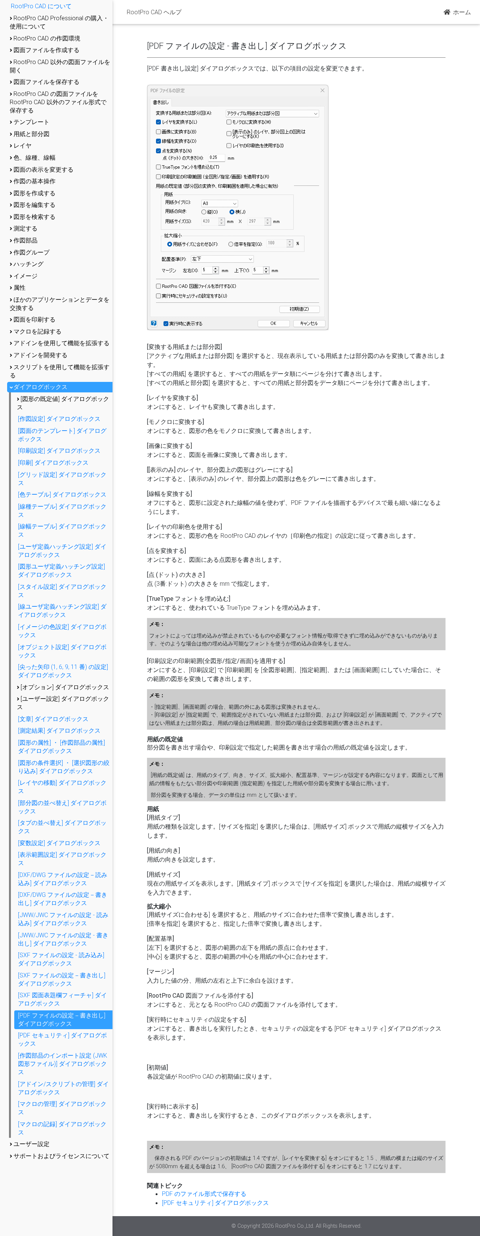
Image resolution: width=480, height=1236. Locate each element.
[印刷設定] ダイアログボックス (59, 450)
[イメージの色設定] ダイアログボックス (62, 631)
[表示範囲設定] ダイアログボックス (62, 858)
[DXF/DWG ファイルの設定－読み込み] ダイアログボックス (62, 879)
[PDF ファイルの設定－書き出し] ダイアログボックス (61, 1019)
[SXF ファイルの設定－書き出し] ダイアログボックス (61, 979)
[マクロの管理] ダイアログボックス (62, 1108)
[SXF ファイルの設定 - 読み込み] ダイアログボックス (61, 959)
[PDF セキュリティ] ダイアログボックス (62, 1039)
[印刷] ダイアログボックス (53, 462)
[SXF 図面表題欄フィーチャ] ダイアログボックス (62, 999)
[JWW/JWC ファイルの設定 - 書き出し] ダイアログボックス (63, 939)
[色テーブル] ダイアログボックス (62, 494)
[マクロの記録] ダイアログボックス (62, 1128)
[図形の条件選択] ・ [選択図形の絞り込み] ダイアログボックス (64, 767)
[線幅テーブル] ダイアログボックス (62, 530)
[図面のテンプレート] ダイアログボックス (62, 435)
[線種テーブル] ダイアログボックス (62, 510)
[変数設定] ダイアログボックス (59, 843)
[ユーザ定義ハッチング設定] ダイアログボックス (62, 550)
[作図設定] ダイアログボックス (59, 418)
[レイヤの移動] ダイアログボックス (62, 787)
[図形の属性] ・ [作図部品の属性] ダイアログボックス (61, 746)
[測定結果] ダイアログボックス (59, 730)
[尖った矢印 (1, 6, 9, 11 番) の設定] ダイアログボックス (63, 671)
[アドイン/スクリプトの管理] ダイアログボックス (63, 1088)
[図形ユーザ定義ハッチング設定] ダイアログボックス (61, 570)
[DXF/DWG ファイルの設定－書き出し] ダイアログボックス (62, 899)
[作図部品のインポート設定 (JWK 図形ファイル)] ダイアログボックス (62, 1064)
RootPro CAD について (41, 6)
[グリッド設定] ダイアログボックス (62, 478)
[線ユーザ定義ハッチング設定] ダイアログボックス (62, 610)
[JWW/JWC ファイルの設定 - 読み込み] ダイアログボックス (63, 919)
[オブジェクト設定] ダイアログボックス (62, 651)
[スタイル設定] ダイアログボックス (62, 591)
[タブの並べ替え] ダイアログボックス (62, 827)
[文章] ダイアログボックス (53, 719)
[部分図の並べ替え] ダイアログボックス (62, 807)
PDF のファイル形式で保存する (204, 1193)
